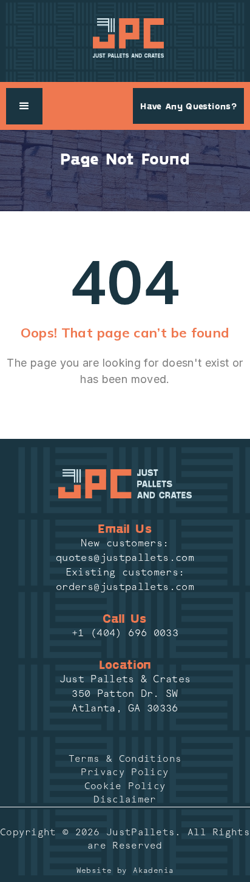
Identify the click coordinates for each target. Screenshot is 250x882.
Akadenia (153, 870)
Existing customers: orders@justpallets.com (125, 579)
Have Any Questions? (188, 106)
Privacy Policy (125, 772)
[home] (125, 38)
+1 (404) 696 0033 (125, 632)
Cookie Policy (125, 786)
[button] (24, 106)
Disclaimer (125, 799)
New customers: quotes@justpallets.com (125, 550)
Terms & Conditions (125, 759)
